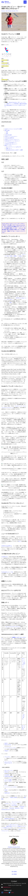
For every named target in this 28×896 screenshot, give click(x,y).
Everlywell (22, 806)
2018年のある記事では (6, 545)
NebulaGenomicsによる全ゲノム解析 (14, 150)
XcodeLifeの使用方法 (9, 138)
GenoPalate (14, 805)
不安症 (10, 256)
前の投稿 (14, 871)
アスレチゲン (7, 756)
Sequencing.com (8, 762)
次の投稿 (14, 874)
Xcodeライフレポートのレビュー (11, 139)
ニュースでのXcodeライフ (10, 142)
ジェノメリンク (7, 761)
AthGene (6, 772)
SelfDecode (7, 793)
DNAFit (6, 743)
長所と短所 (6, 130)
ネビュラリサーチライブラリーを (13, 626)
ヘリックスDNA (8, 779)
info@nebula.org (6, 887)
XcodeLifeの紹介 (8, 134)
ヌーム (5, 785)
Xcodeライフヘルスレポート (10, 136)
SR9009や (6, 818)
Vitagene (6, 750)
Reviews (3, 11)
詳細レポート (9, 148)
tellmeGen (17, 808)
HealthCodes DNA (8, 776)
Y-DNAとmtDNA (13, 797)
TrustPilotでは (4, 556)
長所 (7, 131)
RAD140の (11, 818)
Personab (11, 808)
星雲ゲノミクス (7, 145)
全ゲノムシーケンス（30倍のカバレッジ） (23, 663)
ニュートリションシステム (10, 787)
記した (20, 541)
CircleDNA (6, 775)
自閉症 (15, 256)
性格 (10, 302)
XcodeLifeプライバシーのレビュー (12, 140)
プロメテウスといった (9, 407)
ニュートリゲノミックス (10, 747)
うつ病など (20, 256)
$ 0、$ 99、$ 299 (23, 727)
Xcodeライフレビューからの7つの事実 (13, 129)
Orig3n (6, 790)
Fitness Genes (7, 744)
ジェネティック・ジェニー (10, 803)
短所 (7, 133)
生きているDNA (7, 781)
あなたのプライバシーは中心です (13, 146)
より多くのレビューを (13, 824)
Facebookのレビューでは (7, 572)
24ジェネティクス (8, 770)
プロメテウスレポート (16, 802)
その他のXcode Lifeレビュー (10, 143)
